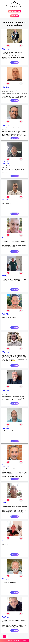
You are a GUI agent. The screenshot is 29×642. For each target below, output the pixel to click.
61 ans (7, 49)
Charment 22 (5, 427)
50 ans (7, 87)
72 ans (7, 239)
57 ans (7, 276)
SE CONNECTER (14, 15)
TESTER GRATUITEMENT (14, 11)
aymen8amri (5, 313)
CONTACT (25, 640)
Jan (3, 578)
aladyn (3, 464)
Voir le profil (14, 62)
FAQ (9, 640)
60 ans (7, 466)
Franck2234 (5, 199)
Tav (3, 540)
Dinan (3, 49)
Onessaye (4, 86)
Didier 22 (4, 502)
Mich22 (4, 237)
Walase (3, 389)
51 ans (7, 125)
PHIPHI (3, 48)
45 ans (7, 163)
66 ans (7, 579)
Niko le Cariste (5, 161)
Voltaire (4, 275)
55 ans (7, 390)
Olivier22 (4, 124)
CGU (12, 640)
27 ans (7, 314)
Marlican (4, 616)
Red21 (3, 351)
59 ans (7, 504)
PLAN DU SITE (18, 640)
